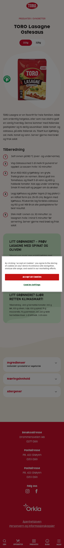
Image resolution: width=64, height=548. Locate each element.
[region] (32, 274)
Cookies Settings (32, 285)
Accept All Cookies (32, 277)
